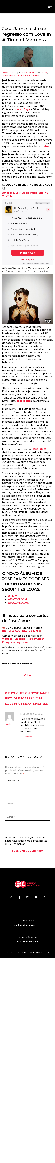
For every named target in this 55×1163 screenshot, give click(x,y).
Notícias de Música (17, 75)
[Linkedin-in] (44, 897)
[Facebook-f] (19, 897)
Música (5, 75)
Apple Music (29, 193)
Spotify (43, 193)
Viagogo (7, 638)
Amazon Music (11, 193)
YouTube (7, 196)
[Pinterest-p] (36, 897)
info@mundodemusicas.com (27, 925)
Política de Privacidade (27, 941)
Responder (27, 736)
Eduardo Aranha (28, 72)
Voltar (27, 675)
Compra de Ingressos (15, 642)
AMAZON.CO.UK (18, 602)
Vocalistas (35, 75)
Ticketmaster (35, 638)
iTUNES (12, 596)
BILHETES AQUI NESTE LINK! (20, 630)
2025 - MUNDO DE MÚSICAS (27, 952)
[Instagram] (27, 897)
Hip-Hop (43, 72)
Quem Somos (27, 920)
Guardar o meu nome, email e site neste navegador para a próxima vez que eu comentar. (26, 841)
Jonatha (8, 724)
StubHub (19, 638)
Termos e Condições (27, 936)
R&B (29, 75)
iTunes (48, 146)
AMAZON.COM (17, 599)
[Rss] (11, 897)
